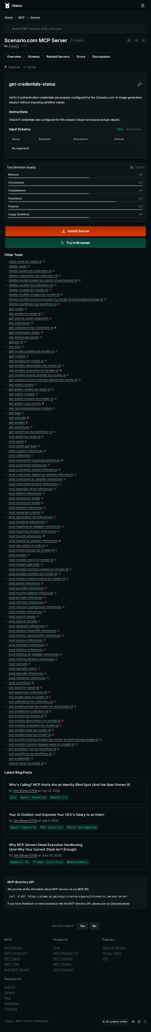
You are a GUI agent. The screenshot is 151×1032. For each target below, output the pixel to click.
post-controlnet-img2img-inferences (34, 460)
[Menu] (143, 5)
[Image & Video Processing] (129, 40)
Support (9, 987)
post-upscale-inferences (26, 673)
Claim (24, 45)
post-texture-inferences (25, 640)
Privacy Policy (111, 953)
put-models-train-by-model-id (30, 734)
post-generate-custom (24, 512)
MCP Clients (12, 958)
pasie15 (13, 46)
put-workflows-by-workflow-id (30, 754)
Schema (34, 56)
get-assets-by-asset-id (25, 313)
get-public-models (22, 394)
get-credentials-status (24, 332)
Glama (8, 17)
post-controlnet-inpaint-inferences (33, 469)
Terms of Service (113, 948)
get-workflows (19, 427)
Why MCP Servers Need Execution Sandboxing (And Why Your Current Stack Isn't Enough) (45, 847)
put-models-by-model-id (26, 716)
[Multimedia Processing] (136, 40)
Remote (31, 66)
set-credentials (19, 758)
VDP (105, 958)
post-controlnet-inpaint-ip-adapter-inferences (41, 474)
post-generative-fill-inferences (30, 517)
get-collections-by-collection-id (31, 327)
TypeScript (14, 66)
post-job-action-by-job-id (27, 545)
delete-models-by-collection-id (31, 285)
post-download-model (24, 503)
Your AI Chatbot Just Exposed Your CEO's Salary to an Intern (56, 815)
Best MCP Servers (16, 969)
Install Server (79, 231)
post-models (18, 555)
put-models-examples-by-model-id (33, 725)
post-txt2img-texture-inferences (31, 659)
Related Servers (58, 56)
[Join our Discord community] (133, 1021)
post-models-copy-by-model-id (31, 559)
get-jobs (15, 346)
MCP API (83, 889)
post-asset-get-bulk (23, 446)
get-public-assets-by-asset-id (29, 389)
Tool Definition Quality (21, 167)
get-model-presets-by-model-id (31, 351)
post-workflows (20, 682)
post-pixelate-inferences (26, 588)
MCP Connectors (15, 953)
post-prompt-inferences (26, 597)
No (94, 926)
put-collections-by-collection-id (31, 701)
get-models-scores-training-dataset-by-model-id (43, 380)
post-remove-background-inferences (35, 607)
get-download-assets (24, 337)
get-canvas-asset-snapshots (28, 318)
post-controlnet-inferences (28, 465)
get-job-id (16, 342)
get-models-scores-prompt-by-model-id (37, 375)
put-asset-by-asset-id (24, 687)
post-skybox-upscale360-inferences (34, 635)
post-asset (16, 441)
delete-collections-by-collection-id (33, 275)
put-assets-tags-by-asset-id (28, 697)
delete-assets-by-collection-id (30, 271)
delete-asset (18, 266)
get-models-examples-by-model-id (34, 370)
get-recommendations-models (30, 408)
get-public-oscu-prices (25, 403)
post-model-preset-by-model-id (31, 550)
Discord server (120, 903)
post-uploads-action (23, 668)
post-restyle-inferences (25, 611)
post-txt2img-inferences (26, 649)
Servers (35, 17)
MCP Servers (13, 948)
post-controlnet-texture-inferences (33, 484)
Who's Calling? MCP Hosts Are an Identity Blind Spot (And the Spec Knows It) (69, 785)
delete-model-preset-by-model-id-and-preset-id (43, 280)
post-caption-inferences (26, 451)
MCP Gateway (63, 958)
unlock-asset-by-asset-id (26, 763)
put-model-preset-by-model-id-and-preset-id (41, 706)
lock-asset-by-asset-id (24, 436)
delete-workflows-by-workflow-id (33, 304)
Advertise (10, 1009)
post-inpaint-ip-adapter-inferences (33, 540)
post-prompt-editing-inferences (31, 593)
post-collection (19, 455)
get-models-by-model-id (26, 361)
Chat (56, 948)
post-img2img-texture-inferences (32, 531)
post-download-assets (24, 498)
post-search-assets (22, 616)
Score (81, 56)
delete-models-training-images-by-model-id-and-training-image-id (56, 299)
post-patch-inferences (24, 583)
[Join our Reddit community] (139, 1021)
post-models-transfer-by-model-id (33, 574)
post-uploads (18, 664)
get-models (17, 356)
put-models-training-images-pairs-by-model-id (42, 744)
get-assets (16, 309)
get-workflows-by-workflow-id (30, 432)
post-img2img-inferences (27, 522)
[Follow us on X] (145, 1021)
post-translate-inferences (26, 645)
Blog (7, 998)
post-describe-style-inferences (31, 488)
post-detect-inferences (25, 493)
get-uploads (17, 417)
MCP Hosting (62, 964)
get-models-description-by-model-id (35, 365)
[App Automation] (144, 40)
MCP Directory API (66, 953)
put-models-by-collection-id (28, 711)
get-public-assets (21, 384)
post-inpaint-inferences (25, 536)
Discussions (101, 56)
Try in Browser (78, 243)
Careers (9, 992)
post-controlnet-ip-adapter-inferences (35, 479)
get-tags (15, 413)
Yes (82, 926)
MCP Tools (11, 964)
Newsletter (11, 1003)
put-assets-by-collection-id (28, 692)
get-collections (19, 323)
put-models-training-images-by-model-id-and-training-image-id (53, 739)
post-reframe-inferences (26, 602)
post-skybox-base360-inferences (32, 630)
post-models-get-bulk (24, 564)
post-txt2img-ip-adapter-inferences (34, 654)
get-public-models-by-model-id (31, 398)
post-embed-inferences (25, 507)
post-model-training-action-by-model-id (37, 578)
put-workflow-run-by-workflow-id (32, 749)
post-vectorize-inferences (27, 678)
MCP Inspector (63, 969)
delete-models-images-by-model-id (34, 294)
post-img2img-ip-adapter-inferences (34, 526)
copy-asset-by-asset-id (25, 261)
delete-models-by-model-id (28, 290)
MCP (21, 17)
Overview (14, 56)
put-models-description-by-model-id (34, 720)
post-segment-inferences (27, 626)
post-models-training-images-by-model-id (38, 569)
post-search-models (23, 621)
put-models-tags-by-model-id (30, 730)
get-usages (17, 422)
